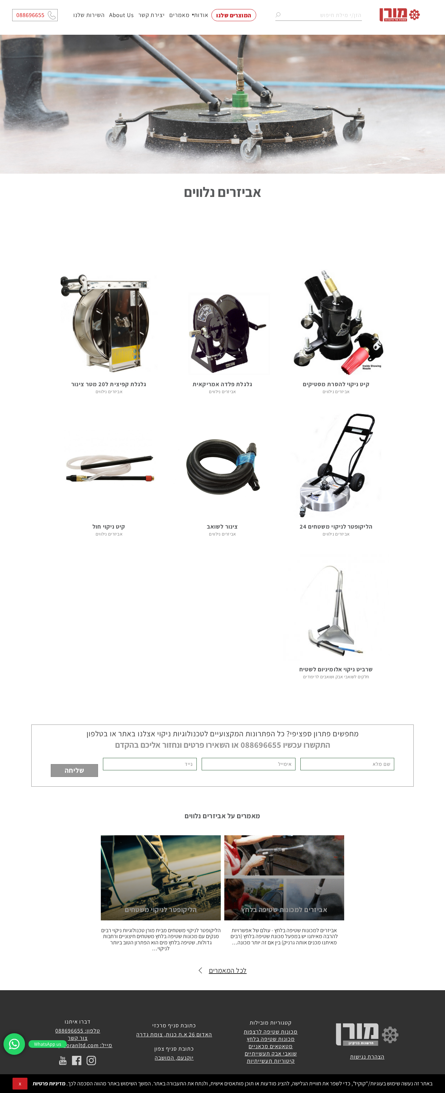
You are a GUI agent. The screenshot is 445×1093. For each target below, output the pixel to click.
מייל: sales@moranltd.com (77, 1045)
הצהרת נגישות (367, 1056)
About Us (121, 15)
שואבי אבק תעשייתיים (271, 1053)
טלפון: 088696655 (77, 1030)
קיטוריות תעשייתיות (271, 1061)
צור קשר (78, 1038)
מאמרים (179, 15)
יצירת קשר (151, 15)
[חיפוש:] (318, 15)
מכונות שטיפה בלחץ (271, 1039)
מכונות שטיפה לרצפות (271, 1031)
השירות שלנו (89, 15)
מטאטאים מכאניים (271, 1046)
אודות (201, 15)
